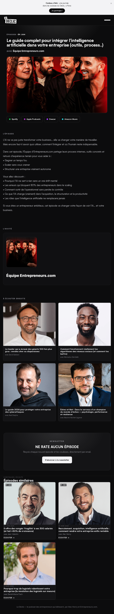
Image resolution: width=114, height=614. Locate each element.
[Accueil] (10, 20)
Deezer (52, 119)
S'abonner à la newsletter (57, 460)
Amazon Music (71, 119)
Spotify (15, 119)
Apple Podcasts (33, 119)
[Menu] (107, 20)
